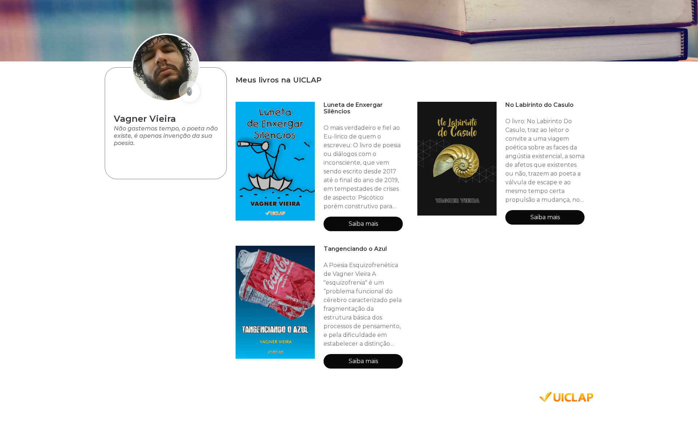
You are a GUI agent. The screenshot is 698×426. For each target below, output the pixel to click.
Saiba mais (363, 223)
